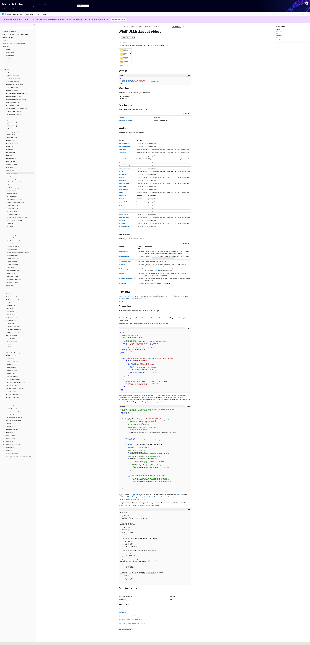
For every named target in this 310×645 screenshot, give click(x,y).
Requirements (280, 38)
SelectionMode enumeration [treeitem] (13, 111)
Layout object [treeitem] (9, 167)
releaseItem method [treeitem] (12, 264)
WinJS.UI (155, 26)
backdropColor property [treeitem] (13, 179)
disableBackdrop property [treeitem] (14, 188)
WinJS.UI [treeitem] (8, 73)
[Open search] (302, 14)
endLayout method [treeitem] (12, 196)
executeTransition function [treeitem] (13, 415)
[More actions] (190, 26)
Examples (279, 35)
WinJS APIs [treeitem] (7, 49)
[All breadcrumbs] (120, 26)
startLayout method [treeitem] (12, 276)
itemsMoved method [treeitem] (12, 238)
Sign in (306, 14)
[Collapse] (34, 25)
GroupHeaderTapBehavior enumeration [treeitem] (16, 93)
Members (279, 31)
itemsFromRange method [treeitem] (14, 235)
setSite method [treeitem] (11, 273)
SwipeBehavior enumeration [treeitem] (13, 114)
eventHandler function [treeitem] (12, 409)
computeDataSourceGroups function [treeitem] (16, 400)
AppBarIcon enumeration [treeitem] (13, 75)
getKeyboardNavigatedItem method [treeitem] (17, 217)
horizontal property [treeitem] (12, 208)
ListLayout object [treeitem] (12, 173)
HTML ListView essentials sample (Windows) (132, 623)
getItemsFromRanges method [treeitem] (14, 417)
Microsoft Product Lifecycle (50, 19)
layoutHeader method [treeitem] (13, 246)
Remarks (278, 33)
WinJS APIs (148, 26)
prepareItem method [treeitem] (12, 261)
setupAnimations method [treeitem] (14, 270)
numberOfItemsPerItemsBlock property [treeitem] (17, 252)
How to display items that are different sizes (132, 298)
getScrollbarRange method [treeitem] (14, 220)
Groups (121, 296)
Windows (125, 26)
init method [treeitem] (10, 226)
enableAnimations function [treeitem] (13, 406)
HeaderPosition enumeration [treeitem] (13, 96)
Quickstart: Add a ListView (127, 616)
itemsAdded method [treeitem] (12, 232)
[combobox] (18, 28)
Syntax (278, 29)
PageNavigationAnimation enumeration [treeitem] (16, 108)
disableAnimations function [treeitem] (13, 403)
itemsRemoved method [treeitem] (13, 241)
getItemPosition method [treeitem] (13, 214)
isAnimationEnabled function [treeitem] (14, 420)
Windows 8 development (136, 26)
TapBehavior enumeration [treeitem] (13, 117)
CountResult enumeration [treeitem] (13, 78)
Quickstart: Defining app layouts (134, 499)
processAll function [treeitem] (11, 423)
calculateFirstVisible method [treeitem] (14, 182)
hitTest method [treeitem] (11, 223)
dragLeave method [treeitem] (12, 190)
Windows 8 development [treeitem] (10, 31)
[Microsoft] (3, 14)
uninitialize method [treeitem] (12, 282)
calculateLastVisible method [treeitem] (14, 185)
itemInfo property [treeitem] (12, 211)
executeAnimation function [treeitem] (13, 412)
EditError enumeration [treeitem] (12, 87)
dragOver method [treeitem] (12, 193)
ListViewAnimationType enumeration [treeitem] (16, 99)
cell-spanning (132, 296)
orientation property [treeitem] (12, 255)
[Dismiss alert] (306, 3)
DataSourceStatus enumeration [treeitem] (14, 84)
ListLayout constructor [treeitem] (13, 176)
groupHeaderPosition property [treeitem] (15, 202)
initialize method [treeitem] (11, 229)
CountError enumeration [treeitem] (12, 81)
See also (278, 40)
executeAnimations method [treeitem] (14, 199)
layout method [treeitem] (11, 244)
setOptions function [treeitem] (11, 432)
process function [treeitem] (10, 426)
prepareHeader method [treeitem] (13, 258)
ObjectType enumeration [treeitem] (12, 102)
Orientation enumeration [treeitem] (12, 105)
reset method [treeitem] (10, 267)
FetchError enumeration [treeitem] (12, 90)
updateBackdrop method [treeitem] (14, 279)
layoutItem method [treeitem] (12, 249)
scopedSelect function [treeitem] (12, 429)
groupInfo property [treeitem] (12, 205)
